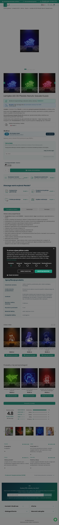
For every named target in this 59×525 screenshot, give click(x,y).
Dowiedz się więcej (11, 260)
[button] (13, 275)
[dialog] (29, 262)
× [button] (53, 248)
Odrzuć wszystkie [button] (25, 271)
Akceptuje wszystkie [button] (43, 271)
